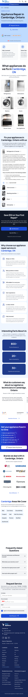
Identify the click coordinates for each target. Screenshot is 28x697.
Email (2, 604)
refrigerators (7, 93)
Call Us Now (15, 29)
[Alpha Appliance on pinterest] (9, 638)
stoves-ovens (7, 128)
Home (2, 7)
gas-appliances (21, 128)
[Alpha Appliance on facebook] (3, 638)
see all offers (13, 233)
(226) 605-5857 (11, 182)
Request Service (15, 4)
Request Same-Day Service (15, 447)
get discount (15, 228)
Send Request (13, 616)
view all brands (13, 493)
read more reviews (12, 418)
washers (7, 111)
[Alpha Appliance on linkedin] (6, 638)
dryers (20, 111)
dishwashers (20, 93)
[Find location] (19, 1)
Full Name (3, 593)
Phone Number (4, 599)
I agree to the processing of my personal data (13, 610)
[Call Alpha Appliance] (22, 1)
